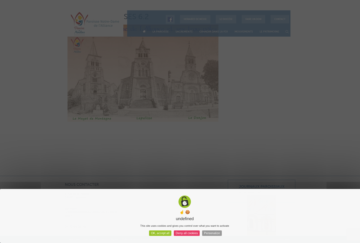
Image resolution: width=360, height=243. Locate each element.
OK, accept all (160, 233)
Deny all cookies (187, 233)
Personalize (212, 233)
